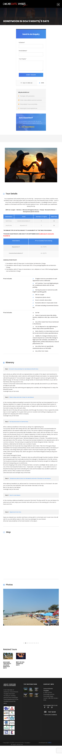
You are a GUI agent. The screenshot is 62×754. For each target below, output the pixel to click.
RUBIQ (49, 742)
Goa (25, 689)
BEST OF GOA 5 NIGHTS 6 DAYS (20, 663)
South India (36, 695)
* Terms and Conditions (50, 714)
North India (31, 695)
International (36, 690)
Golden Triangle (31, 690)
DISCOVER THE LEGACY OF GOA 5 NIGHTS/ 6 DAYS (7, 665)
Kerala (25, 695)
